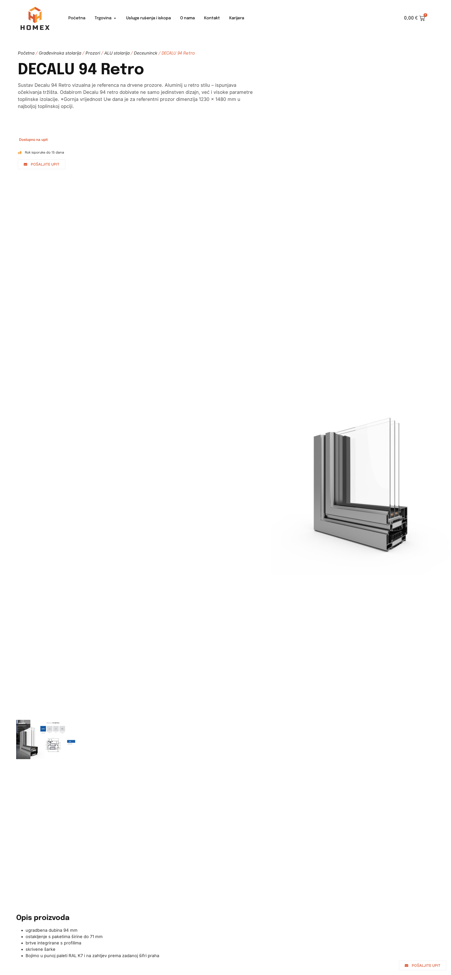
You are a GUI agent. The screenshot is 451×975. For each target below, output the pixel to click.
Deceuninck (145, 53)
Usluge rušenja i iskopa (148, 18)
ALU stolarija (117, 53)
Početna (76, 18)
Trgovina (103, 18)
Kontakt (212, 18)
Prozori (93, 53)
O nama (187, 18)
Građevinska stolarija (60, 53)
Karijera (236, 18)
